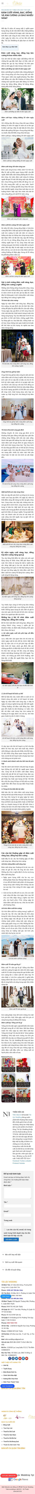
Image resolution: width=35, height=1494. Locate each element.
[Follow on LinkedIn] (23, 1358)
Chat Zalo (5, 1296)
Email (6, 1211)
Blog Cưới (6, 1425)
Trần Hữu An (17, 1115)
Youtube (22, 1163)
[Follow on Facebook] (9, 1358)
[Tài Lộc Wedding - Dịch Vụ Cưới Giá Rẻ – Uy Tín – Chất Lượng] (17, 3)
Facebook (16, 1161)
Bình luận (8, 1185)
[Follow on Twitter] (16, 1358)
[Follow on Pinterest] (19, 1358)
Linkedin (28, 1161)
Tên (6, 1202)
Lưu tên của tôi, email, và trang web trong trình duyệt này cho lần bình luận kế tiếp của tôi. (17, 1233)
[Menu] (2, 3)
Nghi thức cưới (25, 10)
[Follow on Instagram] (13, 1358)
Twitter (22, 1161)
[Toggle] (3, 1255)
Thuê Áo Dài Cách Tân (11, 1445)
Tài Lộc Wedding (28, 1487)
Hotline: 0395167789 (8, 1475)
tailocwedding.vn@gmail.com (14, 1339)
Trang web (8, 1220)
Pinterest (16, 1163)
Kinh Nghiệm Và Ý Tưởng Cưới (10, 10)
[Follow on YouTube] (26, 1358)
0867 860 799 (12, 1323)
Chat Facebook (7, 1386)
